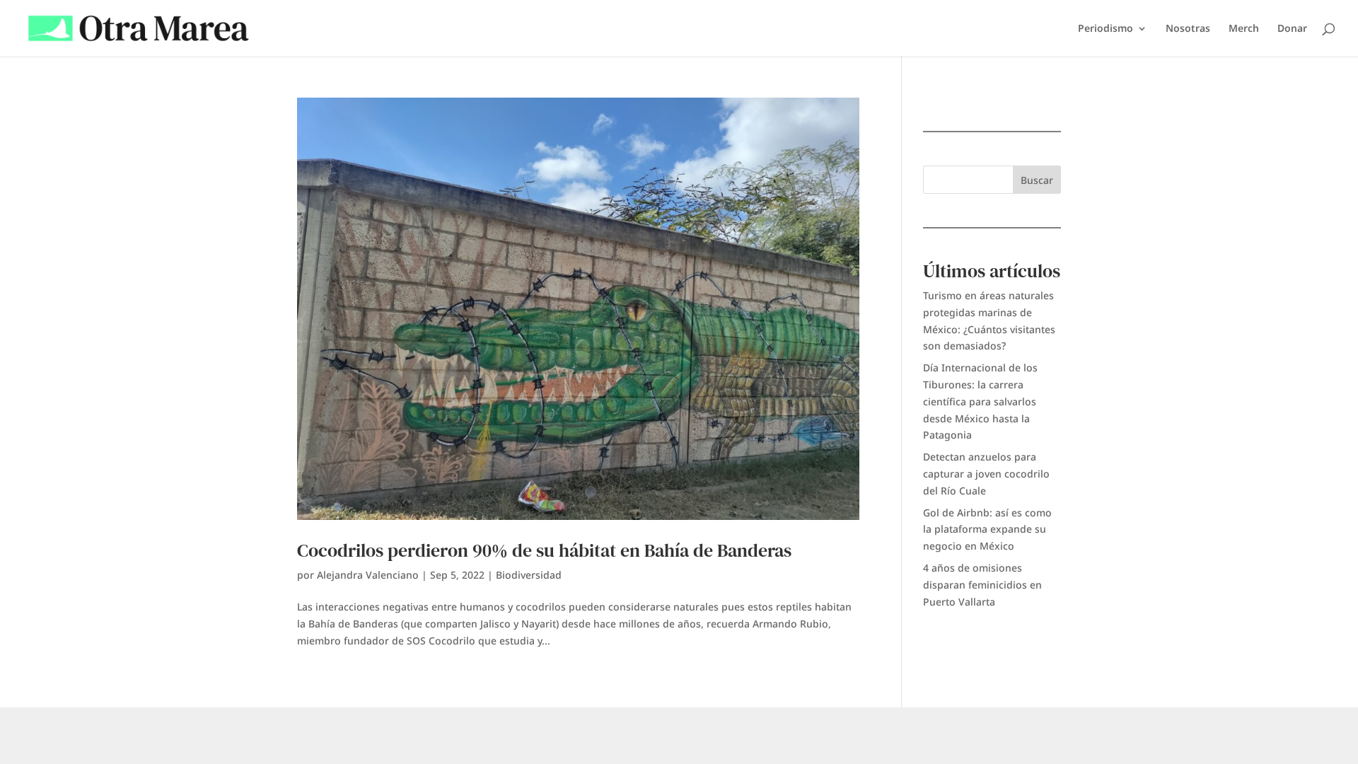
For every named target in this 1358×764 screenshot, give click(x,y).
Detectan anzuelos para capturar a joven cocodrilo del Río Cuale (986, 473)
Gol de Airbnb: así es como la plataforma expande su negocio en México (987, 529)
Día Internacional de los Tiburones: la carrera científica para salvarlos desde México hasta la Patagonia (980, 401)
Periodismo (1105, 29)
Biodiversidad (529, 574)
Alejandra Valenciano (368, 574)
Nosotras (1188, 29)
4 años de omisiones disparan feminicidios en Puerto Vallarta (982, 584)
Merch (1244, 29)
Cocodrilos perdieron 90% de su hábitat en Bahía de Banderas (544, 550)
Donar (1292, 29)
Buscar (1037, 180)
